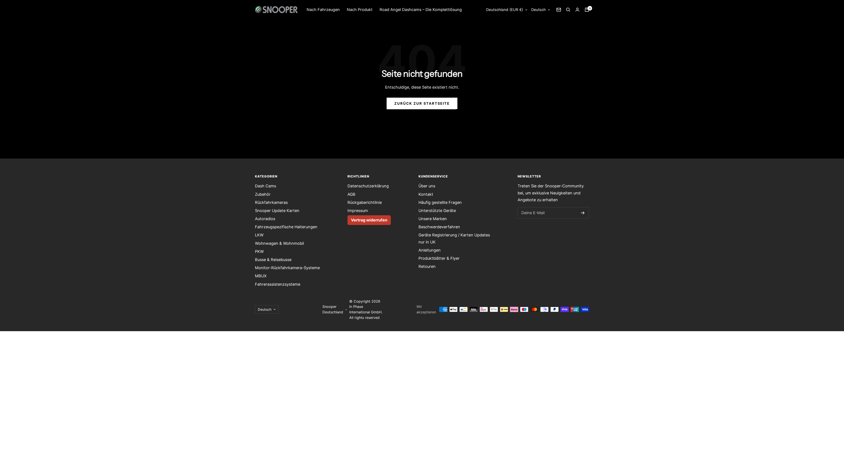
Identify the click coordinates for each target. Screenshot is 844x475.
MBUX (261, 276)
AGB (351, 194)
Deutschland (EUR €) (504, 9)
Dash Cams (265, 186)
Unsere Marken (432, 218)
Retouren (427, 266)
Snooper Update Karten (277, 210)
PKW (259, 251)
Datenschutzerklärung (368, 186)
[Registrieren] (583, 212)
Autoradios (265, 218)
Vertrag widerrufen (369, 220)
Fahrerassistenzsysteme (277, 284)
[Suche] (568, 10)
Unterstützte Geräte (437, 210)
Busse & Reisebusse (273, 259)
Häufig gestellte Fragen (440, 202)
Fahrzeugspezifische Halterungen (286, 227)
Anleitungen (429, 250)
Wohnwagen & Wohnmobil (279, 243)
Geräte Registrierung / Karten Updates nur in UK (454, 238)
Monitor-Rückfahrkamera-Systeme (287, 267)
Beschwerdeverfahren (439, 227)
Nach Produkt (360, 9)
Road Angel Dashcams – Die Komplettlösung (421, 9)
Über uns (426, 186)
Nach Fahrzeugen (323, 9)
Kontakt (425, 194)
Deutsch (538, 9)
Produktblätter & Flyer (439, 258)
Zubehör (263, 194)
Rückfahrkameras (271, 202)
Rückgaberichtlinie (364, 202)
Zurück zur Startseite (422, 103)
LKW (259, 235)
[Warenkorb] (587, 10)
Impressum (357, 210)
